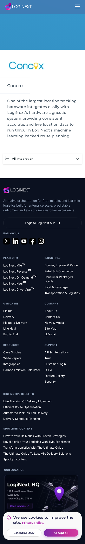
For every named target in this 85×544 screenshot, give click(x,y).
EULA (48, 370)
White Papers (12, 358)
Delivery (8, 317)
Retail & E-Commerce (59, 271)
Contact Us (52, 317)
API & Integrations (57, 352)
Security (50, 381)
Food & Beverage (56, 287)
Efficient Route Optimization (22, 407)
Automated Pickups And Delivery (25, 413)
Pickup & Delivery (15, 322)
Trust (48, 358)
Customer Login (55, 364)
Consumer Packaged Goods (59, 279)
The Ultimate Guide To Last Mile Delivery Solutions (37, 453)
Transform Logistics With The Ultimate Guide (33, 447)
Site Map (51, 328)
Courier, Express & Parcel (61, 265)
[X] (6, 241)
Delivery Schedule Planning (21, 418)
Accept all (61, 532)
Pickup (8, 311)
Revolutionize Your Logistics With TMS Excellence (36, 441)
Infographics (11, 364)
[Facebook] (32, 241)
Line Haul (9, 328)
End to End (10, 334)
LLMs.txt (50, 334)
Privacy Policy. (33, 523)
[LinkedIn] (15, 241)
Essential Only (23, 532)
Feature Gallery (55, 375)
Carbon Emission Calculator (21, 370)
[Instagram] (41, 241)
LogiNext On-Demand (19, 277)
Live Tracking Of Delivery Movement (27, 401)
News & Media (54, 322)
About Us (51, 311)
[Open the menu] (77, 6)
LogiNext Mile (14, 265)
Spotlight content (15, 459)
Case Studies (12, 352)
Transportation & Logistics (62, 293)
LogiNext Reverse (17, 271)
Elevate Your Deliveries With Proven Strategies (34, 436)
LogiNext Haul (14, 283)
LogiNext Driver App (18, 289)
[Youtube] (24, 241)
